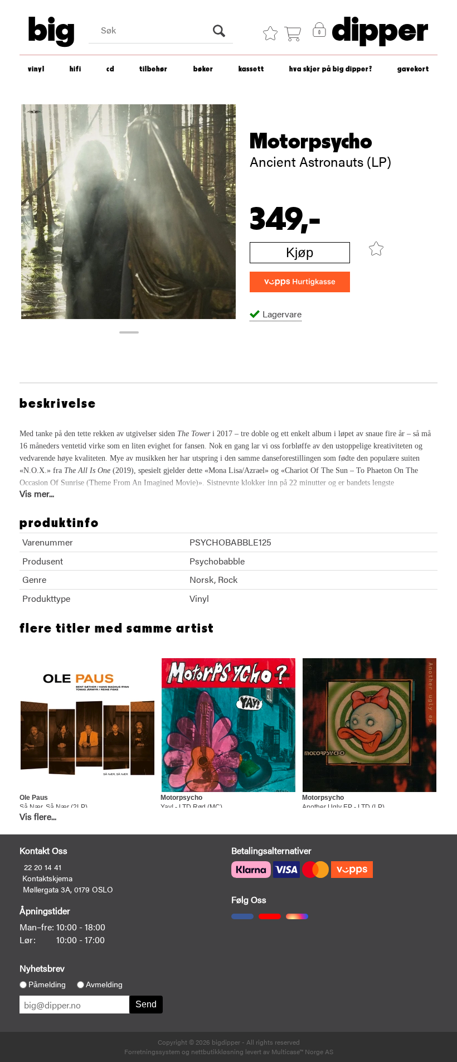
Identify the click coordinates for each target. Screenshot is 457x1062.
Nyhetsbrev (42, 968)
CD (110, 69)
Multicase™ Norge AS (302, 1051)
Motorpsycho (311, 142)
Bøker (203, 69)
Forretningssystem (152, 1051)
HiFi (75, 69)
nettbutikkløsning (217, 1051)
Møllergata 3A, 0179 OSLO (68, 889)
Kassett (251, 69)
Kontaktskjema (47, 878)
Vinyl (36, 69)
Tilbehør (153, 69)
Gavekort (413, 69)
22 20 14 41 (42, 866)
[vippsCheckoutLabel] (300, 282)
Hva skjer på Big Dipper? (330, 69)
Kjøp (299, 252)
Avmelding (104, 984)
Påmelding (47, 984)
